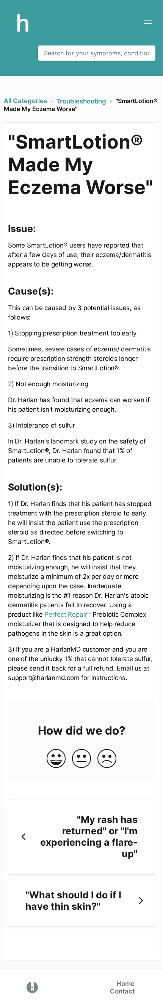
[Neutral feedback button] (81, 759)
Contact (122, 991)
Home (125, 983)
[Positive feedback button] (56, 759)
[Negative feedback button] (107, 759)
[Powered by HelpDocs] (32, 986)
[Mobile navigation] (148, 23)
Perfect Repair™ (67, 614)
